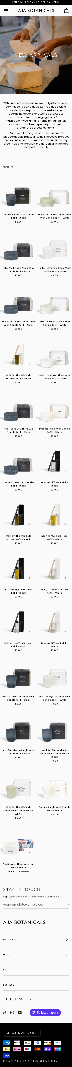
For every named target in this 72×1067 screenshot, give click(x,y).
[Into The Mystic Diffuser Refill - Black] (18, 567)
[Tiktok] (4, 1012)
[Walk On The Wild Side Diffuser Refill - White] (18, 353)
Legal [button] (6, 954)
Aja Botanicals (15, 1061)
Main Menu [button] (9, 939)
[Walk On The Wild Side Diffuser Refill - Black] (18, 513)
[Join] (65, 904)
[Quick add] (29, 853)
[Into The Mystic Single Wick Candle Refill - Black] (18, 727)
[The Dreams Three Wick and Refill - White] (18, 841)
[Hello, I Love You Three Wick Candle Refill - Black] (18, 406)
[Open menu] (9, 10)
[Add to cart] (29, 364)
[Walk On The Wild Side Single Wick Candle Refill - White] (18, 784)
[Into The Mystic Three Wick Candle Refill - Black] (18, 245)
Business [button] (8, 985)
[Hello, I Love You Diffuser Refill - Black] (18, 620)
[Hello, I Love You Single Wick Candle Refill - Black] (18, 674)
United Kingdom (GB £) (20, 1033)
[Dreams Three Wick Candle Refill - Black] (18, 460)
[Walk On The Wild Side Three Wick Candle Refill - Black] (18, 299)
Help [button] (5, 969)
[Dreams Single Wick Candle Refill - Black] (18, 192)
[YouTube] (20, 1012)
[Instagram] (12, 1012)
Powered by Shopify (45, 1061)
